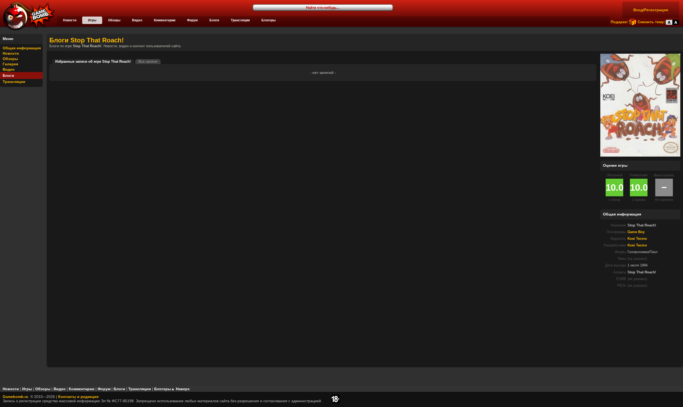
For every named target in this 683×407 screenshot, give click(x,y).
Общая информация (22, 48)
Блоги (214, 20)
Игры (92, 20)
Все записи (147, 61)
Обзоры (114, 20)
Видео (137, 20)
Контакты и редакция (78, 396)
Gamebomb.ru (15, 396)
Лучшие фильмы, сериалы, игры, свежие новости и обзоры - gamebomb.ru (27, 16)
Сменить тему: (651, 22)
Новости (69, 20)
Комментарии (164, 20)
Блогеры (268, 20)
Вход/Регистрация (650, 10)
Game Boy (636, 232)
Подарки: (619, 22)
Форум (192, 20)
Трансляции (240, 20)
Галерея (10, 64)
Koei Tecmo (637, 239)
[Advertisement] (640, 329)
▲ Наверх (180, 389)
